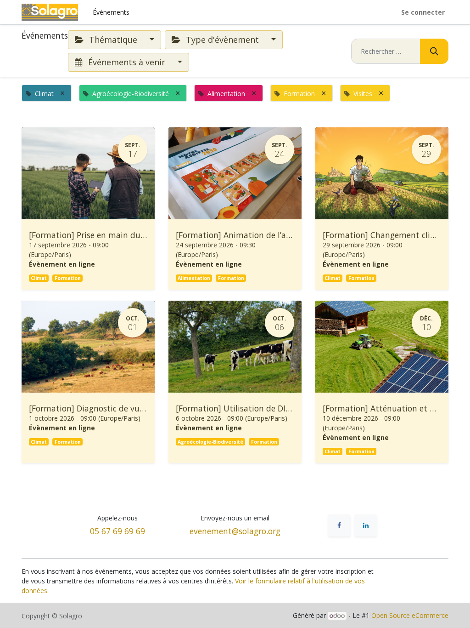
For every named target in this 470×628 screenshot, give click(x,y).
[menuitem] (111, 12)
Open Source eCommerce (409, 615)
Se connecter (423, 12)
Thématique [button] (113, 39)
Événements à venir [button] (127, 62)
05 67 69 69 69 (117, 531)
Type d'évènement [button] (222, 39)
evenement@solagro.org (235, 531)
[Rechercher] (434, 51)
